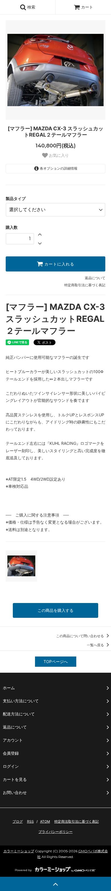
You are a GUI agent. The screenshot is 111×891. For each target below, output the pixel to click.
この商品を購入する (55, 610)
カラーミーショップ (18, 851)
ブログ (18, 821)
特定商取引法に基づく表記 (84, 285)
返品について (95, 278)
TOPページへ (56, 661)
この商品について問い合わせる (80, 636)
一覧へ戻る (96, 645)
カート (87, 7)
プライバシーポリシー (55, 832)
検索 (30, 7)
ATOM (45, 821)
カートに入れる (58, 264)
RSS (30, 821)
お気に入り (58, 155)
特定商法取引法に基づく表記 (76, 821)
